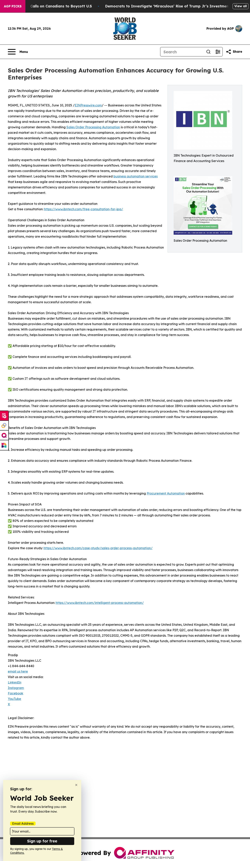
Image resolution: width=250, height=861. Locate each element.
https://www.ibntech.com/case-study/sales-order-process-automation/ (98, 548)
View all (240, 6)
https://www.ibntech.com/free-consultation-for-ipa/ (83, 209)
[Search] (208, 51)
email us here (18, 671)
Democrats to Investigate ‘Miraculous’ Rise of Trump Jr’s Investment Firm (172, 6)
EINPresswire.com (88, 105)
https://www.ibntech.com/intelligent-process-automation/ (100, 603)
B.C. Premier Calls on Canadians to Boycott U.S (49, 6)
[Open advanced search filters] (217, 51)
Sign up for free (42, 841)
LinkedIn (14, 682)
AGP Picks (12, 6)
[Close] (76, 785)
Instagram (16, 688)
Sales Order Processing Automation (93, 127)
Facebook (15, 693)
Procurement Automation (166, 493)
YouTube (14, 699)
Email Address (23, 823)
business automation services (135, 176)
